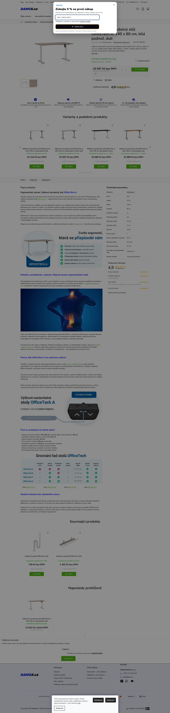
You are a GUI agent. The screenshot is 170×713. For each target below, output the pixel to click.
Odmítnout (98, 700)
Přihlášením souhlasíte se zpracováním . (73, 21)
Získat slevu (79, 27)
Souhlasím (110, 700)
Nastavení (59, 708)
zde (79, 703)
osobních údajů (85, 21)
